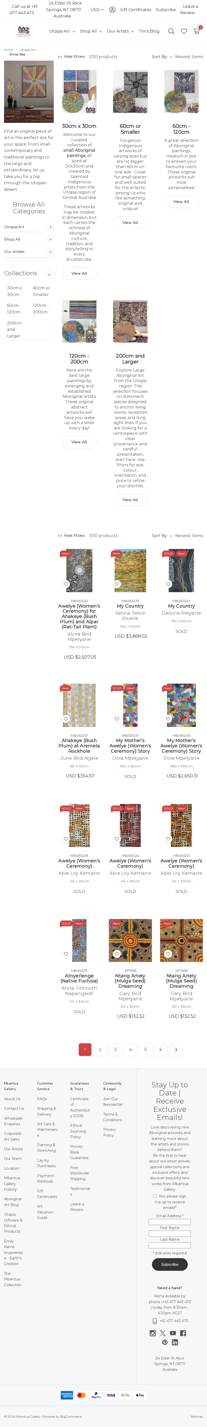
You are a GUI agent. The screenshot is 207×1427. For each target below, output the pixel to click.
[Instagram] (155, 1333)
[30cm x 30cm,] (79, 91)
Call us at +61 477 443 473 (24, 9)
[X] (165, 1333)
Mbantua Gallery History (12, 1184)
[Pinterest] (167, 1342)
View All (79, 273)
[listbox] (189, 57)
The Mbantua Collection (12, 1279)
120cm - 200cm (41, 308)
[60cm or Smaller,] (130, 91)
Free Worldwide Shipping (79, 1173)
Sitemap (197, 1416)
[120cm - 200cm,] (79, 321)
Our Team (12, 1158)
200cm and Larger (14, 329)
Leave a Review (189, 9)
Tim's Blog (149, 31)
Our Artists (14, 251)
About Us (12, 1099)
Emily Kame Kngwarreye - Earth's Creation (13, 1252)
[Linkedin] (175, 1342)
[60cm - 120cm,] (181, 91)
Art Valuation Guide (45, 1212)
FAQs (42, 1099)
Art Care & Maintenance (47, 1130)
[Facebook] (185, 1333)
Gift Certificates (135, 9)
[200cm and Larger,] (130, 321)
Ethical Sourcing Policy (78, 1131)
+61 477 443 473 (177, 1302)
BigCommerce (71, 1416)
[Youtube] (175, 1333)
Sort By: (160, 56)
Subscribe (166, 9)
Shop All (12, 239)
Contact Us (14, 1108)
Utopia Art (14, 226)
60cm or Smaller (41, 291)
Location (11, 1168)
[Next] (176, 1049)
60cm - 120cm (14, 308)
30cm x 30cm (14, 291)
